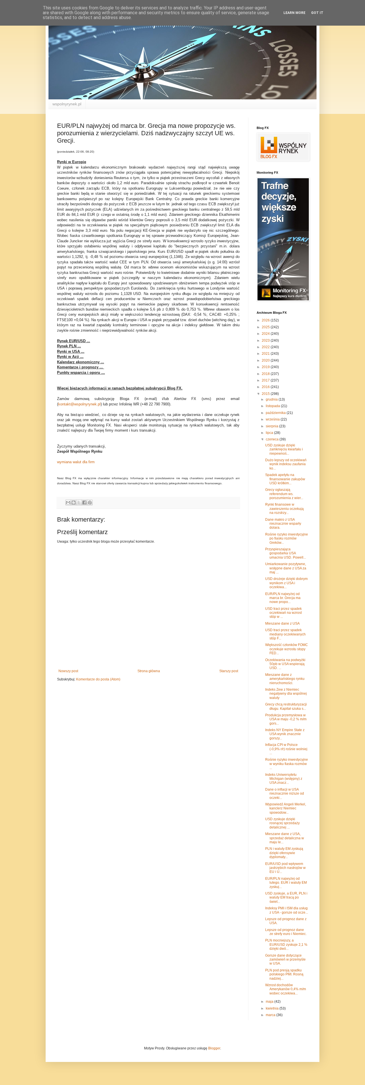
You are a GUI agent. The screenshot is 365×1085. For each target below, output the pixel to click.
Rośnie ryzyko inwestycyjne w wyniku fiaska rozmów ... (286, 764)
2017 (266, 380)
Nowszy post (68, 671)
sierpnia (272, 426)
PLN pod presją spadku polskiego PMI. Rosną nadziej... (284, 974)
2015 (266, 394)
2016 (266, 387)
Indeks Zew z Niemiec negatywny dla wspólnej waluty (286, 694)
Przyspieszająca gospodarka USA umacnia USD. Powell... (285, 553)
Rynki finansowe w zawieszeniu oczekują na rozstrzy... (284, 508)
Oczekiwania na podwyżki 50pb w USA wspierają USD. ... (285, 664)
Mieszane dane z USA (282, 623)
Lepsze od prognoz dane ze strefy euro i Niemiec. (286, 932)
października (276, 413)
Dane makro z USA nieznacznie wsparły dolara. (283, 524)
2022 (266, 347)
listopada (273, 406)
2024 (266, 334)
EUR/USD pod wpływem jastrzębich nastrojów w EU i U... (285, 868)
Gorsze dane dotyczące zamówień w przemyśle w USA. (285, 959)
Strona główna (148, 671)
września (273, 419)
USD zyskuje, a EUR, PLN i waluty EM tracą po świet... (286, 897)
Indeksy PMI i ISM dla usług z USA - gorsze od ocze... (286, 910)
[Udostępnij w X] (79, 502)
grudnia (272, 399)
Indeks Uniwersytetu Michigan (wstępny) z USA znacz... (283, 779)
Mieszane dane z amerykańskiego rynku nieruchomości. (285, 679)
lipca (270, 433)
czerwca (272, 439)
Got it (317, 13)
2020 (266, 360)
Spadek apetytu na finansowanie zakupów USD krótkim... (285, 479)
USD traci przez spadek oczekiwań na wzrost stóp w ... (283, 613)
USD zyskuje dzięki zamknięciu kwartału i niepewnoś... (284, 449)
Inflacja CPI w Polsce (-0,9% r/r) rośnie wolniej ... (286, 749)
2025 (266, 327)
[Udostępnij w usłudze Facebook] (84, 502)
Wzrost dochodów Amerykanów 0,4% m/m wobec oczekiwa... (285, 989)
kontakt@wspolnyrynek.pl (79, 404)
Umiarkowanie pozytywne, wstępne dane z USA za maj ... (285, 568)
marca (271, 1015)
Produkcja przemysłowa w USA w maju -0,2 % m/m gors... (286, 719)
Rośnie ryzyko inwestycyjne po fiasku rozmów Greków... (286, 538)
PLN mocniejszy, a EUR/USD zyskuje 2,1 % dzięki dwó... (286, 944)
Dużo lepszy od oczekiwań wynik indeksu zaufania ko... (286, 464)
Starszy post (228, 671)
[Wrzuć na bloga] (73, 502)
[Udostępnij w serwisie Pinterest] (90, 502)
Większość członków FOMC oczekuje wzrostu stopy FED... (286, 649)
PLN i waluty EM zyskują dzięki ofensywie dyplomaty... (284, 853)
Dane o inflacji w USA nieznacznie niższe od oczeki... (284, 793)
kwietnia (272, 1008)
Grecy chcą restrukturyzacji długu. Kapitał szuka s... (286, 706)
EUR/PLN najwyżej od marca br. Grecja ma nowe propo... (283, 598)
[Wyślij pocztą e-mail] (68, 502)
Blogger (214, 1048)
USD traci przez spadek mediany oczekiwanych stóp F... (285, 634)
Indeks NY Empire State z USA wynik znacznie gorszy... (285, 734)
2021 (266, 354)
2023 (266, 340)
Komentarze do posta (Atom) (98, 679)
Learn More (294, 13)
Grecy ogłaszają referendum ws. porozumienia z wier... (284, 494)
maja (270, 1002)
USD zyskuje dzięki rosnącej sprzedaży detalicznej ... (282, 823)
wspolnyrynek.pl (66, 104)
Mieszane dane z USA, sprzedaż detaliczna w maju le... (284, 838)
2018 (266, 374)
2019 (266, 367)
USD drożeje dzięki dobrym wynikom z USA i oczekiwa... (286, 583)
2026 (266, 320)
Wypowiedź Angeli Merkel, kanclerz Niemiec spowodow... (285, 808)
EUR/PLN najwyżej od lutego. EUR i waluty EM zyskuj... (286, 883)
